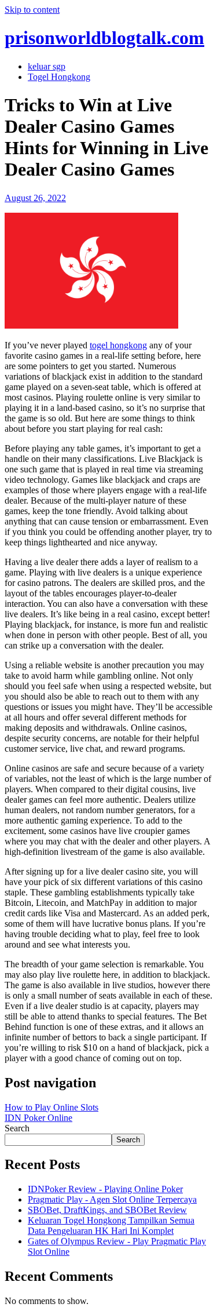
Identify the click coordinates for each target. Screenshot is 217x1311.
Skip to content (32, 9)
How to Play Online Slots (51, 1107)
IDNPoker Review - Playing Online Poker (105, 1189)
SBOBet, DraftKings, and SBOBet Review (107, 1210)
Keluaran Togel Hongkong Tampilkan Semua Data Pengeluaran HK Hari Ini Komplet (111, 1225)
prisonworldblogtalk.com (104, 37)
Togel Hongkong (59, 77)
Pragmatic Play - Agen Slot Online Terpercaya (112, 1199)
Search (17, 1128)
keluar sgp (46, 66)
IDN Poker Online (38, 1118)
